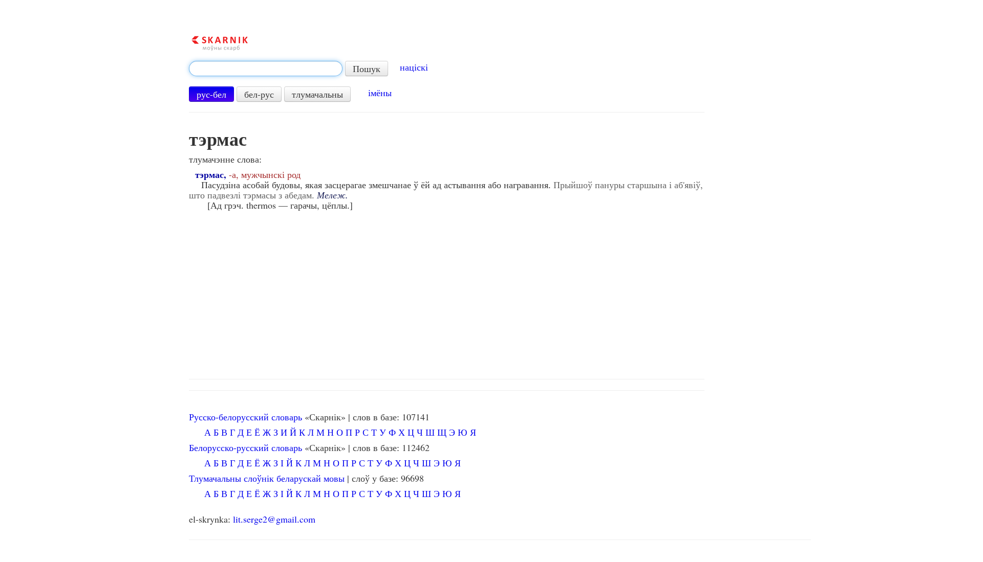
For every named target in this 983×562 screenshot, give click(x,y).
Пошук (366, 68)
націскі (414, 67)
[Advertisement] (500, 292)
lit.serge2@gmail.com (274, 519)
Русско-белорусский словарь (245, 417)
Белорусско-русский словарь (245, 447)
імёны (380, 92)
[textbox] (266, 68)
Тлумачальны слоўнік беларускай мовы (267, 478)
